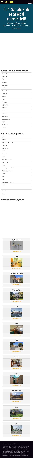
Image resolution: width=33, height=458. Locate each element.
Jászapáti (4, 82)
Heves (3, 165)
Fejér (3, 156)
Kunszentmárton (6, 90)
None (3, 136)
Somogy (4, 179)
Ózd (3, 79)
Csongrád (4, 153)
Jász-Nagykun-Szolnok (7, 168)
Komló (3, 122)
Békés (3, 151)
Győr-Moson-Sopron (7, 159)
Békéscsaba (5, 85)
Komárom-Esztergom (7, 170)
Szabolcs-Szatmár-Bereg (8, 182)
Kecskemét (5, 116)
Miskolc (4, 88)
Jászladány (5, 125)
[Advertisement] (16, 51)
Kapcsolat (12, 444)
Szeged (4, 96)
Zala (3, 193)
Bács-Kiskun (5, 148)
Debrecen (4, 108)
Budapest (4, 73)
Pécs (3, 110)
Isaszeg (4, 127)
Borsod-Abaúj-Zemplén (7, 142)
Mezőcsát (4, 113)
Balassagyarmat (6, 119)
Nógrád (4, 173)
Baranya (4, 139)
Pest (3, 176)
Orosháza (4, 93)
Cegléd (3, 99)
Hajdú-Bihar (5, 162)
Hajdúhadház (5, 105)
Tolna (3, 185)
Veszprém (4, 190)
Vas (3, 187)
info (9, 2)
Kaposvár (4, 76)
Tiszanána (4, 102)
